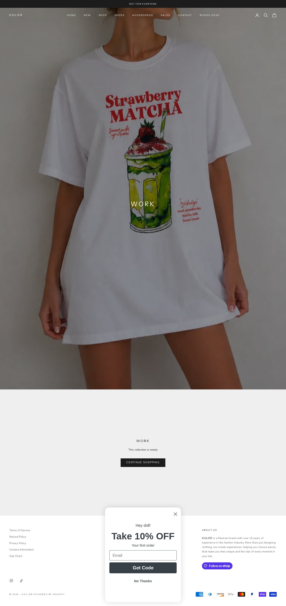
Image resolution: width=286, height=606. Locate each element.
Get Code (143, 567)
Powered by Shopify (49, 594)
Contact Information (21, 549)
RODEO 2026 (209, 15)
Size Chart (15, 556)
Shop (103, 15)
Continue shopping (143, 462)
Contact (185, 15)
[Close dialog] (175, 514)
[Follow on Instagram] (11, 581)
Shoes (120, 15)
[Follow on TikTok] (21, 581)
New (87, 15)
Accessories (142, 15)
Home (71, 15)
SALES (165, 15)
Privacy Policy (17, 543)
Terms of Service (19, 530)
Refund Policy (17, 537)
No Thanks (143, 581)
